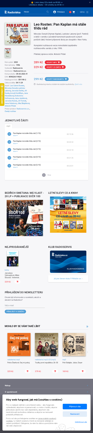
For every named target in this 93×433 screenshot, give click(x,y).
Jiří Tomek (22, 101)
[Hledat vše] (47, 12)
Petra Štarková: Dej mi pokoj (18, 363)
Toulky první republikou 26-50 (46, 363)
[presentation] (87, 352)
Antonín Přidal (10, 106)
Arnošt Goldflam (16, 93)
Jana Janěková (21, 98)
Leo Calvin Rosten (17, 86)
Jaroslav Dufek (17, 91)
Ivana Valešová (11, 103)
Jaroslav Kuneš (11, 101)
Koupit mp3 (52, 62)
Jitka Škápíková (23, 103)
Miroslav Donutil (11, 88)
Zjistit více (78, 84)
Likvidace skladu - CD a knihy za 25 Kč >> (46, 5)
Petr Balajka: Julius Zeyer (72, 363)
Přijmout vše (75, 406)
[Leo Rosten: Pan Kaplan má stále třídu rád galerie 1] (8, 53)
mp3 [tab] (8, 126)
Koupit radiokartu (55, 79)
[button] (60, 12)
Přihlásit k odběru (15, 311)
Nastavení (74, 414)
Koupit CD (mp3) (54, 67)
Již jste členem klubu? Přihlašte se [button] (67, 279)
